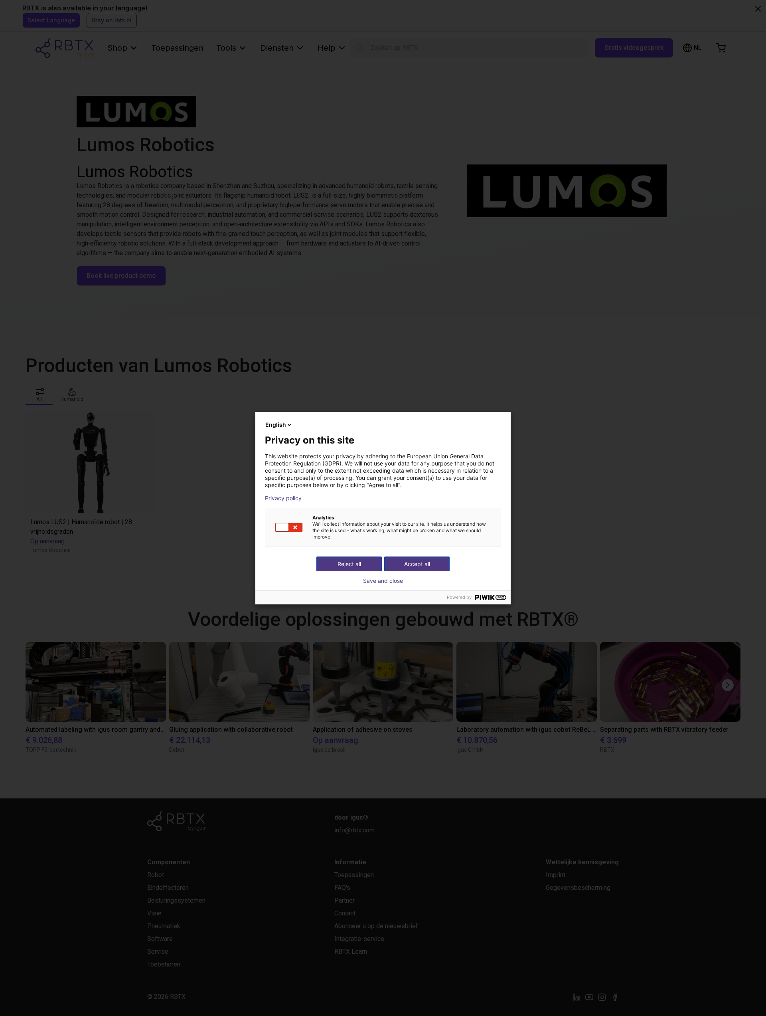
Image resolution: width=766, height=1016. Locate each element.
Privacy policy (283, 498)
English (275, 424)
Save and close (383, 581)
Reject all (349, 563)
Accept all (417, 563)
